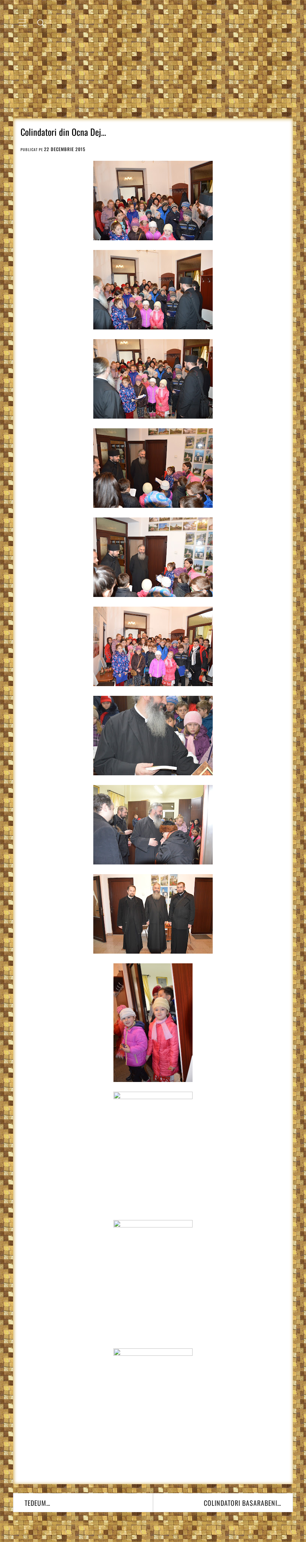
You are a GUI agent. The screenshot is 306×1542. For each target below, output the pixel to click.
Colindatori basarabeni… (242, 1502)
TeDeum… (37, 1502)
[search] (40, 22)
